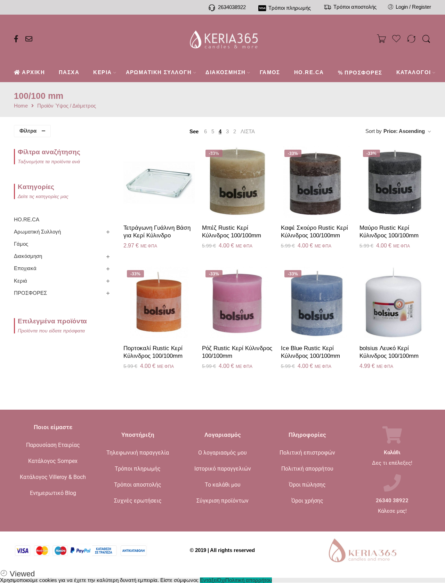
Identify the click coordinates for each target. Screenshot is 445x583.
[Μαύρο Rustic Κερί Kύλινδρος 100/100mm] (395, 182)
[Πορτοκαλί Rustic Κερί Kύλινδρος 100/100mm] (159, 302)
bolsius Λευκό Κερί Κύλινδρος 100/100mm (389, 352)
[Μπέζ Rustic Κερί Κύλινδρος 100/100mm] (238, 182)
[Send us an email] (28, 39)
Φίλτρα (28, 131)
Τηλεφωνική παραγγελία (137, 452)
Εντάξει (208, 580)
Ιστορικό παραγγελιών (222, 468)
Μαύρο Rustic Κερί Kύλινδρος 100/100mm (389, 231)
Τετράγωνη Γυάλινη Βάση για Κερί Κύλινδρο (157, 231)
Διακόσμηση (28, 256)
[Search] (426, 39)
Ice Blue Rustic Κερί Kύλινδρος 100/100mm (310, 352)
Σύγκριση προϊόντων (222, 500)
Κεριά (20, 281)
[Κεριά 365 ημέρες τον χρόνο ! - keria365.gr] (222, 39)
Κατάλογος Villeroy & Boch (53, 477)
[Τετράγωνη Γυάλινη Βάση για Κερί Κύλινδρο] (159, 182)
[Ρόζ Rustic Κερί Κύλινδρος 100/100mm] (238, 302)
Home (21, 106)
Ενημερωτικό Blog (53, 493)
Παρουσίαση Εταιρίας (53, 445)
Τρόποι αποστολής (137, 484)
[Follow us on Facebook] (16, 39)
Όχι (221, 580)
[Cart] (381, 39)
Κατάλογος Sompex (53, 461)
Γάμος (21, 244)
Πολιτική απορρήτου (307, 468)
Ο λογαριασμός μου (222, 452)
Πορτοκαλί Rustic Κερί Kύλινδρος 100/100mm (153, 352)
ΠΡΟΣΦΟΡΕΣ (30, 293)
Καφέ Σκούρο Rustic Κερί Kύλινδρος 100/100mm (314, 231)
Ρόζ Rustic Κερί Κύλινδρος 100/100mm (237, 352)
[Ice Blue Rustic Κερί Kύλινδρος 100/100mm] (317, 302)
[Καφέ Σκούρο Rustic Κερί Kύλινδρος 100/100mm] (317, 182)
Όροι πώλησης (307, 484)
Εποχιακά (25, 268)
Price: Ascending (404, 131)
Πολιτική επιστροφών (307, 452)
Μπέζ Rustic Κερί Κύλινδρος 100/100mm (231, 231)
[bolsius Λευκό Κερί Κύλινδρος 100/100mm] (395, 302)
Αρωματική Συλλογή (37, 232)
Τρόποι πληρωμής (138, 468)
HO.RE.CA (26, 219)
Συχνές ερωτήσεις (138, 500)
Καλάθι (392, 453)
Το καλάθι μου (223, 484)
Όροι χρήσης (307, 500)
